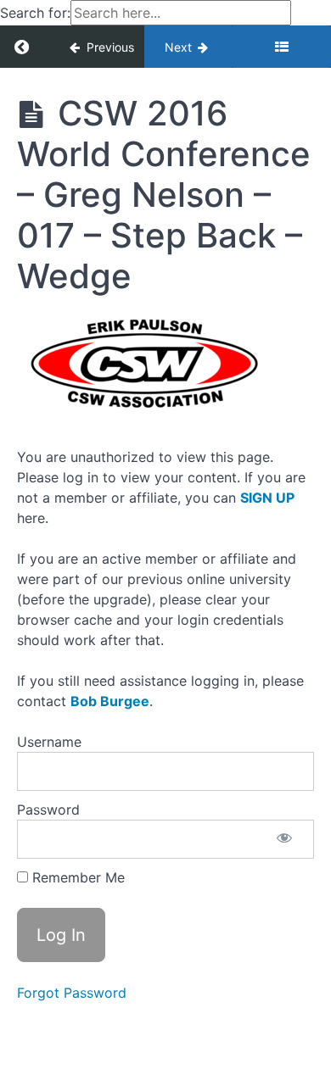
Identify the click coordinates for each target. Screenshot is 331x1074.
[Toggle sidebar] (281, 46)
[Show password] (284, 839)
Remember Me (76, 877)
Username (49, 741)
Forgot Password (71, 992)
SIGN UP (267, 497)
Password (48, 809)
